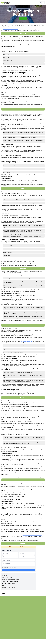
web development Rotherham (12, 94)
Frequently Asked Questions (8, 587)
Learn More (23, 268)
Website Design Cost (7, 577)
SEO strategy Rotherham (26, 341)
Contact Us (4, 585)
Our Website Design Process (8, 583)
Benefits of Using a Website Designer (10, 579)
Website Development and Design (10, 29)
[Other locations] (40, 2)
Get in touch (23, 18)
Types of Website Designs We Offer (10, 581)
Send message (18, 570)
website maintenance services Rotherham (32, 535)
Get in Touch (23, 33)
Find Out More (23, 188)
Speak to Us (23, 397)
